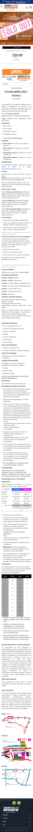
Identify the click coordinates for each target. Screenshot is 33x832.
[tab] (16, 84)
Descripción (5, 84)
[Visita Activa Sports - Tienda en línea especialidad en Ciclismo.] (21, 2)
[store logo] (11, 7)
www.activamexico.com (19, 383)
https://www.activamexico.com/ (11, 169)
